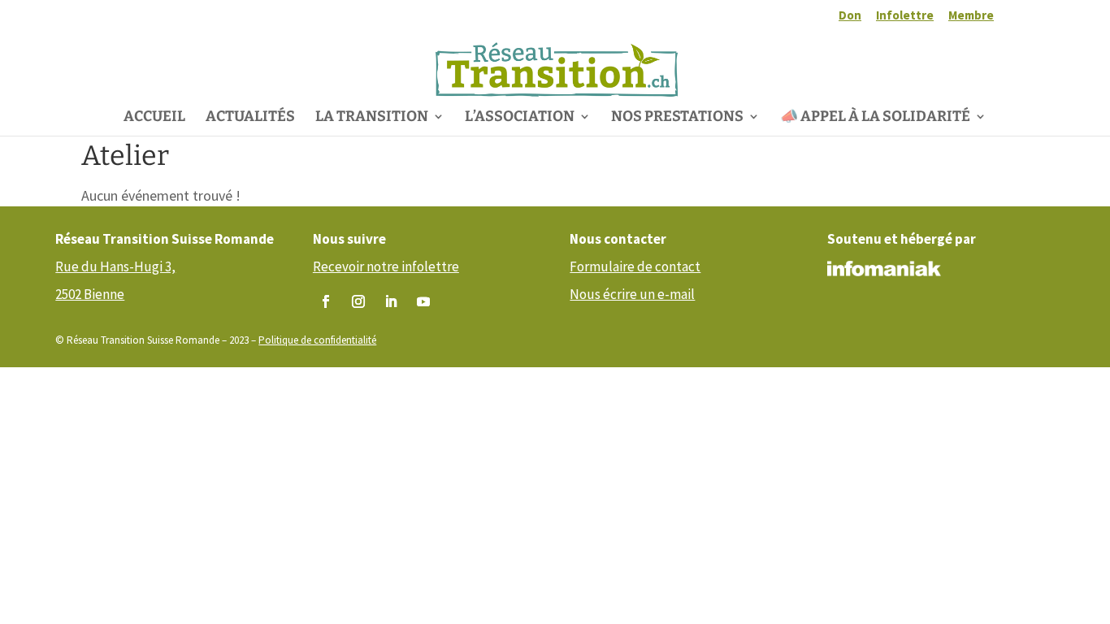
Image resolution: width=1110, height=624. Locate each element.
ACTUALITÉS (250, 117)
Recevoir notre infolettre (386, 266)
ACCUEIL (154, 117)
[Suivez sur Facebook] (326, 301)
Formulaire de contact (635, 266)
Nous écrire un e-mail (632, 294)
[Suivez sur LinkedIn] (391, 301)
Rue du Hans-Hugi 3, (115, 266)
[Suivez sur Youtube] (423, 301)
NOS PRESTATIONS (677, 117)
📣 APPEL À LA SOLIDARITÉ (875, 117)
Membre (971, 16)
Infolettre (905, 16)
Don (850, 16)
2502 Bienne (89, 294)
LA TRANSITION (371, 117)
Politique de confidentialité (317, 340)
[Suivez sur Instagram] (358, 301)
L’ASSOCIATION (520, 117)
